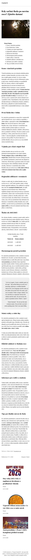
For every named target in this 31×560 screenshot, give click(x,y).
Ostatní (27, 457)
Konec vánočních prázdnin (13, 45)
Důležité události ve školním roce (15, 59)
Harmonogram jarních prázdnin (14, 55)
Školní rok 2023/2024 (12, 53)
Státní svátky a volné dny (13, 57)
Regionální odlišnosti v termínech (15, 51)
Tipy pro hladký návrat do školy (15, 63)
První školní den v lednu (13, 47)
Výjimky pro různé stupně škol (14, 49)
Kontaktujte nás (17, 451)
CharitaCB (5, 3)
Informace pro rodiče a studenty (15, 61)
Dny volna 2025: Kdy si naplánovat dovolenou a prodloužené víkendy (12, 481)
